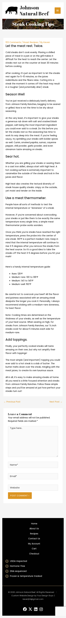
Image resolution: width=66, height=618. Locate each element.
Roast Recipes (30, 42)
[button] (25, 609)
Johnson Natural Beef (34, 10)
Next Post (56, 401)
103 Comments (13, 42)
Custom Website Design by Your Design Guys (32, 595)
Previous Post (12, 401)
